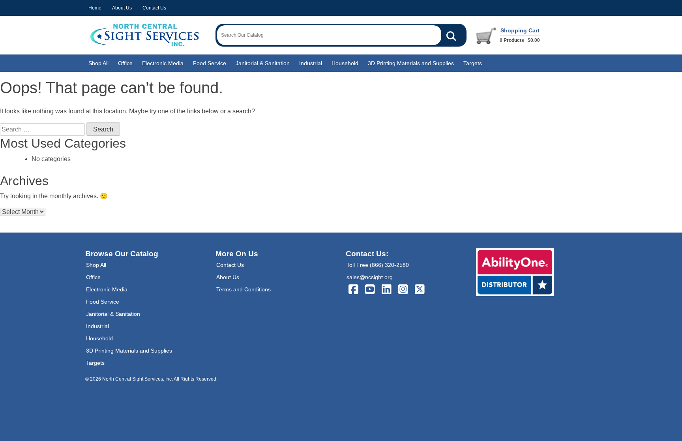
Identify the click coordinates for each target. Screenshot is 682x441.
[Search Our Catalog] (451, 35)
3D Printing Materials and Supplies (411, 63)
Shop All (98, 63)
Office (125, 63)
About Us (122, 8)
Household (345, 63)
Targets (472, 63)
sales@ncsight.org (370, 277)
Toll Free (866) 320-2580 (378, 265)
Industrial (310, 63)
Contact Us (154, 8)
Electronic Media (163, 63)
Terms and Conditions (243, 289)
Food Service (209, 63)
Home (94, 8)
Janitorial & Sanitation (263, 63)
